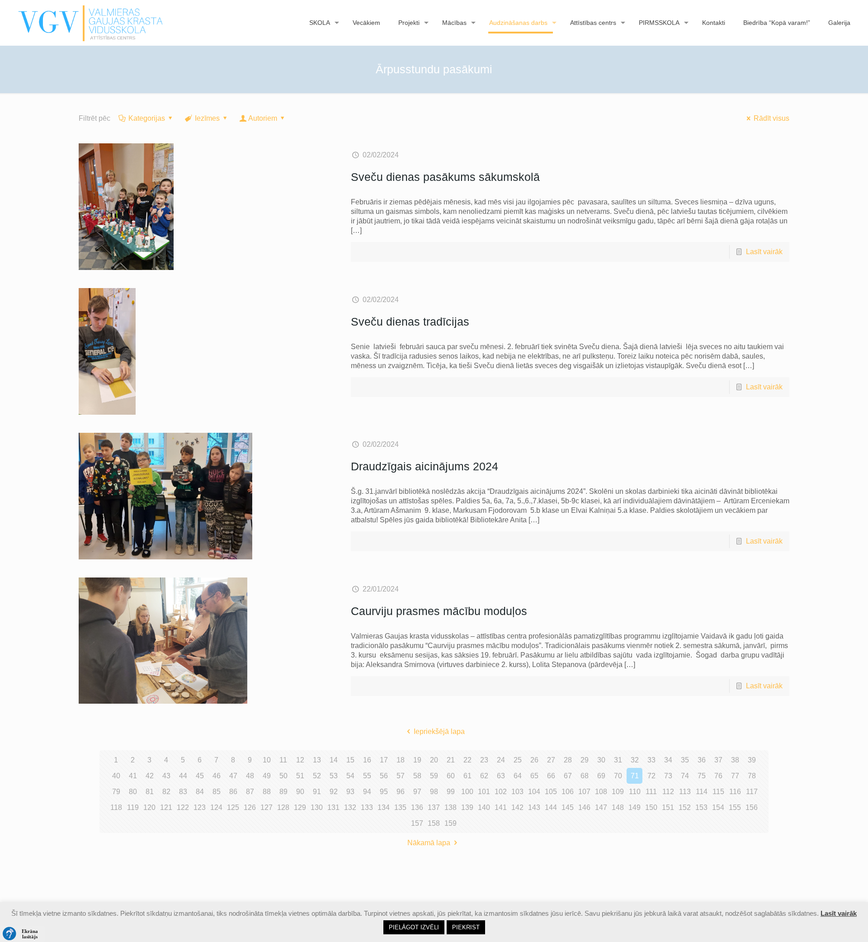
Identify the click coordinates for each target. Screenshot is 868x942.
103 (517, 791)
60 (451, 776)
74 (685, 776)
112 (668, 791)
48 (250, 776)
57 (400, 776)
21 (451, 760)
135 (400, 807)
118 (116, 807)
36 (702, 760)
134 (383, 807)
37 (718, 760)
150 (651, 807)
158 (434, 823)
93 (350, 791)
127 (266, 807)
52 (317, 776)
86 (233, 791)
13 (317, 760)
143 (534, 807)
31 (618, 760)
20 (434, 760)
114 (702, 791)
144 (551, 807)
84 (200, 791)
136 (417, 807)
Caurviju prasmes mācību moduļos (439, 611)
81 (150, 791)
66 (551, 776)
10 (267, 760)
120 (149, 807)
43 (166, 776)
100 (467, 791)
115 (718, 791)
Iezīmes (207, 118)
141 (501, 807)
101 (484, 791)
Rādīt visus (771, 118)
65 (534, 776)
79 (116, 791)
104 (534, 791)
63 (501, 776)
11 (283, 760)
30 (601, 760)
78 (752, 776)
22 (467, 760)
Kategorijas (146, 118)
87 (250, 791)
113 (685, 791)
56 (384, 776)
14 (334, 760)
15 (350, 760)
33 (651, 760)
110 (635, 791)
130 (317, 807)
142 (517, 807)
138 (450, 807)
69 (601, 776)
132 (350, 807)
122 (183, 807)
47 (233, 776)
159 (450, 823)
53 (334, 776)
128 (283, 807)
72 (651, 776)
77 (735, 776)
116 (735, 791)
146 (584, 807)
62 (484, 776)
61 (467, 776)
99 (451, 791)
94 (367, 791)
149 (634, 807)
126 (250, 807)
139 (467, 807)
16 (367, 760)
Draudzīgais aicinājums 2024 (424, 466)
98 (434, 791)
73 (668, 776)
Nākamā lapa (428, 843)
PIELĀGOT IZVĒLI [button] (414, 927)
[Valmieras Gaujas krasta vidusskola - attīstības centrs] (91, 22)
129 (300, 807)
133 (367, 807)
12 (300, 760)
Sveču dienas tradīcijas (410, 321)
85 (216, 791)
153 (701, 807)
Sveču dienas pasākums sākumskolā (445, 176)
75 (702, 776)
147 (601, 807)
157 (417, 823)
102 (501, 791)
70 (618, 776)
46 (216, 776)
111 (651, 791)
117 (752, 791)
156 (751, 807)
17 (384, 760)
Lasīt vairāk (764, 252)
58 (417, 776)
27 (551, 760)
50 (283, 776)
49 (267, 776)
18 (400, 760)
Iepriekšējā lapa (439, 731)
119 (133, 807)
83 (183, 791)
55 (367, 776)
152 (685, 807)
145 (567, 807)
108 (601, 791)
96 (400, 791)
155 (735, 807)
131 (333, 807)
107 (584, 791)
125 (233, 807)
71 (635, 776)
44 (183, 776)
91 (317, 791)
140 (484, 807)
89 (283, 791)
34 (668, 760)
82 (166, 791)
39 (752, 760)
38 (735, 760)
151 (668, 807)
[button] (22, 934)
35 (685, 760)
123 (199, 807)
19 (417, 760)
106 (567, 791)
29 (584, 760)
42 (150, 776)
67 (568, 776)
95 (384, 791)
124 (216, 807)
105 (551, 791)
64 (518, 776)
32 (635, 760)
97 (417, 791)
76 (718, 776)
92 (334, 791)
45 (200, 776)
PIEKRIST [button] (466, 927)
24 (501, 760)
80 (133, 791)
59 (434, 776)
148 (618, 807)
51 (300, 776)
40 (116, 776)
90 (300, 791)
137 (434, 807)
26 (534, 760)
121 (166, 807)
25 (518, 760)
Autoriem (262, 118)
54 (350, 776)
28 (568, 760)
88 (267, 791)
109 (618, 791)
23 (484, 760)
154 (718, 807)
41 (133, 776)
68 (584, 776)
